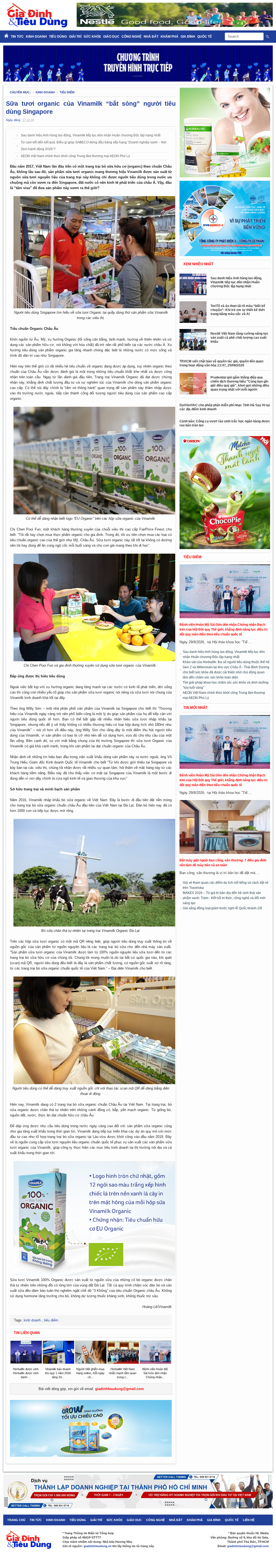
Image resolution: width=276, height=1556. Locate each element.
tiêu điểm (67, 92)
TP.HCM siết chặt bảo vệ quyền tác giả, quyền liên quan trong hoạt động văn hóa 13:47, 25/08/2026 (221, 363)
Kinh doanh (36, 36)
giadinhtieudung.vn (98, 1546)
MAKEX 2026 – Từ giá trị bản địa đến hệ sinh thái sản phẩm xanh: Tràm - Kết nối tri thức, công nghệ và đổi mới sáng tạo (224, 898)
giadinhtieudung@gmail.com (119, 1389)
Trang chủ (16, 1520)
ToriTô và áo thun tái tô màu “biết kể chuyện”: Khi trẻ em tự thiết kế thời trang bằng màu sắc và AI (238, 310)
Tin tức (36, 1520)
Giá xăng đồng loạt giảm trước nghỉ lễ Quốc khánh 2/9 (222, 908)
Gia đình (188, 36)
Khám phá (169, 36)
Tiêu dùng (58, 36)
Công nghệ (132, 36)
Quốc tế (204, 36)
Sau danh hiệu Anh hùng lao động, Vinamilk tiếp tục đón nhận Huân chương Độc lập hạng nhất (90, 135)
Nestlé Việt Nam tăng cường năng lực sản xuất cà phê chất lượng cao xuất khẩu (239, 338)
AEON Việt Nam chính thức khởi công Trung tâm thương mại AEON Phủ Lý (75, 156)
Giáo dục (111, 36)
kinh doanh (46, 92)
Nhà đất (151, 36)
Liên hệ (248, 1520)
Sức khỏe (92, 36)
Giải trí (75, 36)
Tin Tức (17, 36)
